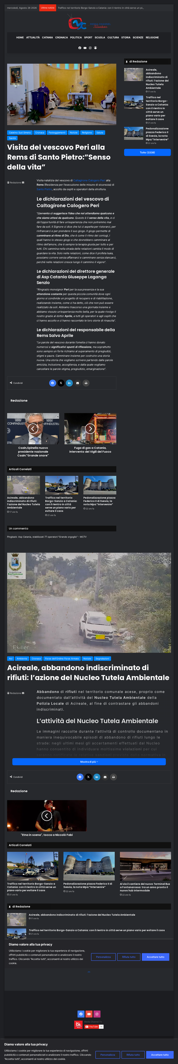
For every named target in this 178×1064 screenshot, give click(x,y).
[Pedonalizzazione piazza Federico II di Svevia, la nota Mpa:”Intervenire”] (99, 485)
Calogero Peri (97, 180)
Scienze (138, 37)
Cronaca (61, 37)
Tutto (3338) (147, 152)
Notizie (74, 132)
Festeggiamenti (57, 132)
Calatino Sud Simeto (20, 132)
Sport (88, 37)
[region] (89, 1051)
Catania (47, 37)
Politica (76, 37)
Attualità (33, 37)
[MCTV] (89, 22)
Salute (99, 132)
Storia (125, 37)
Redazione (15, 182)
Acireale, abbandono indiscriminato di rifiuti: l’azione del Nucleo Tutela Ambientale (23, 502)
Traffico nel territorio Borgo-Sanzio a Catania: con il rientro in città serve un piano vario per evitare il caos (115, 7)
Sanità (12, 138)
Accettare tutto (160, 1054)
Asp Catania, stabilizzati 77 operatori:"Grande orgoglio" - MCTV (52, 536)
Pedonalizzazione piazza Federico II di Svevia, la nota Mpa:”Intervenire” (99, 501)
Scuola (100, 37)
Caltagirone (80, 180)
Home (20, 37)
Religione (152, 37)
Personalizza (107, 1054)
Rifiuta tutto (133, 1054)
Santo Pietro (44, 189)
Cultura (113, 37)
